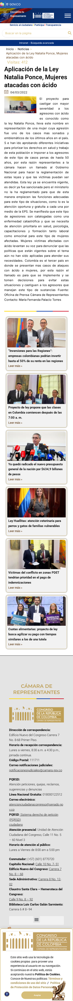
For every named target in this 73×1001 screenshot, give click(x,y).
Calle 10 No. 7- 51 (47, 864)
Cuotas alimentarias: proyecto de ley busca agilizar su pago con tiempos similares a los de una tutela (32, 634)
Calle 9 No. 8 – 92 (21, 899)
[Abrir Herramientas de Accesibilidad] (7, 994)
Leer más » (15, 366)
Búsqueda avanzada (42, 42)
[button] (70, 33)
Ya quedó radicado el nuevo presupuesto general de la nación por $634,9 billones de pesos (35, 469)
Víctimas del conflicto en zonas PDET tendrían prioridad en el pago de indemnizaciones (33, 578)
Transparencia (53, 25)
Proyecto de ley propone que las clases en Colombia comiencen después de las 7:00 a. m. (35, 412)
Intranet (24, 42)
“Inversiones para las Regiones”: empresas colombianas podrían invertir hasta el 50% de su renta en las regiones (35, 356)
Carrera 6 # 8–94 (20, 909)
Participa (39, 25)
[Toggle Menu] (67, 16)
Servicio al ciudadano (21, 25)
